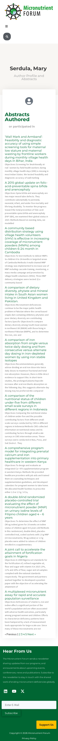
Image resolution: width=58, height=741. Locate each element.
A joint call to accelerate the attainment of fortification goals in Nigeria (25, 553)
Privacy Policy (29, 738)
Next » (31, 634)
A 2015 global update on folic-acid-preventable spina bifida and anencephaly (26, 186)
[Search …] (7, 37)
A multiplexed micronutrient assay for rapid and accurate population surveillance (25, 595)
